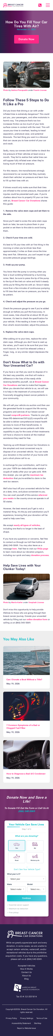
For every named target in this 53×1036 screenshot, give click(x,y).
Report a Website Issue (26, 1028)
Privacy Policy (11, 1018)
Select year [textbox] (15, 879)
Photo (5, 90)
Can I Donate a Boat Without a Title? (24, 679)
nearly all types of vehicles (27, 525)
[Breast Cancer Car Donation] (13, 5)
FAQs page (42, 548)
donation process (40, 555)
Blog (26, 979)
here (14, 548)
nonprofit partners (20, 415)
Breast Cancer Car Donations (25, 200)
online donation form (36, 619)
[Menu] (48, 5)
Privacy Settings (26, 1018)
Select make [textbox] (15, 889)
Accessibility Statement (21, 1023)
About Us (26, 975)
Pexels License (40, 90)
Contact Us (26, 972)
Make (9, 884)
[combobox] (26, 879)
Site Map (37, 1023)
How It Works (26, 969)
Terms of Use (41, 1018)
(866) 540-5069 (40, 5)
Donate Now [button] (26, 39)
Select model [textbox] (36, 889)
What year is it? (13, 874)
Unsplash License (36, 602)
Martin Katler (17, 602)
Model (30, 884)
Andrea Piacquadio (19, 90)
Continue (26, 898)
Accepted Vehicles (26, 965)
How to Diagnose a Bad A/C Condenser (26, 773)
